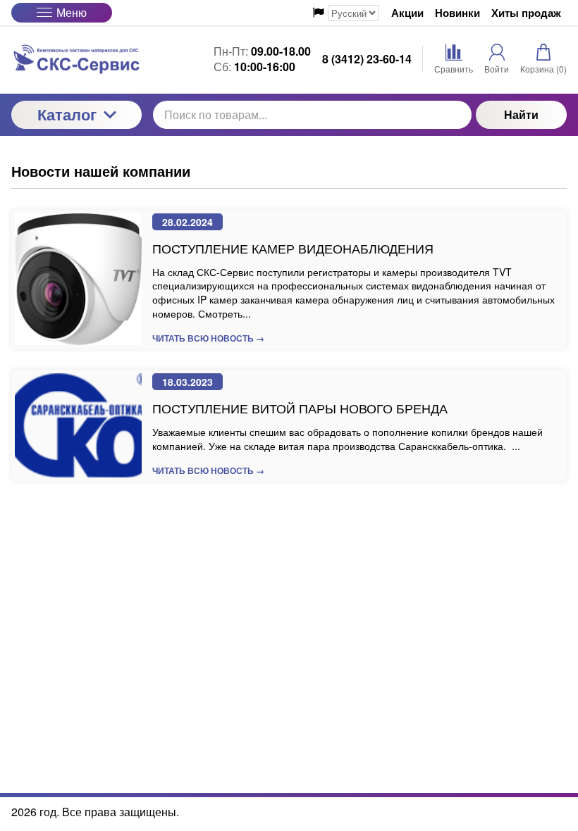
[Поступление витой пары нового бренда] (78, 425)
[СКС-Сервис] (76, 59)
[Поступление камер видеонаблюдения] (78, 279)
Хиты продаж (526, 13)
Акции (407, 13)
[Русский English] (346, 13)
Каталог (67, 114)
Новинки (457, 13)
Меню (71, 12)
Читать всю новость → (208, 338)
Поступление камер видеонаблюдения (293, 248)
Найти (521, 114)
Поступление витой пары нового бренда (300, 408)
